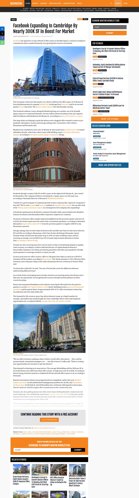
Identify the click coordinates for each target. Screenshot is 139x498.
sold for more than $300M (59, 394)
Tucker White (70, 434)
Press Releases (55, 3)
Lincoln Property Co (69, 116)
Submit (78, 450)
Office (85, 19)
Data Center (86, 8)
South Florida (89, 10)
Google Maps (16, 96)
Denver (94, 8)
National (32, 10)
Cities (28, 3)
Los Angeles (24, 10)
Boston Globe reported (44, 107)
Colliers (73, 432)
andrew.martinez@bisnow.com (44, 428)
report (21, 107)
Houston (106, 8)
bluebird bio (44, 104)
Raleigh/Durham (66, 10)
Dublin (100, 8)
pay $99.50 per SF (70, 130)
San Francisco (78, 10)
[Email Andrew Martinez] (52, 36)
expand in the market (63, 205)
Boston (48, 8)
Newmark (65, 104)
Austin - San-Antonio (37, 8)
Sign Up (118, 3)
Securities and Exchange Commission (44, 135)
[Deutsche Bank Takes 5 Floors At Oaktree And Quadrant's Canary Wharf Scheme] (77, 476)
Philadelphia (48, 10)
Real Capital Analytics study (37, 287)
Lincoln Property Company (42, 434)
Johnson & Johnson (27, 434)
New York (40, 10)
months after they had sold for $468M (56, 301)
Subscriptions (69, 3)
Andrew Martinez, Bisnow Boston (40, 36)
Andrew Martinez (25, 428)
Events (35, 3)
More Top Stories (109, 119)
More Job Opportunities (110, 165)
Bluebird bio (66, 432)
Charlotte (56, 8)
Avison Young (32, 240)
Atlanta (26, 8)
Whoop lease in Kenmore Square (30, 208)
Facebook (16, 41)
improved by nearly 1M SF (32, 224)
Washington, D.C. (113, 10)
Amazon (42, 205)
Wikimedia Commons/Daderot (21, 188)
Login (125, 3)
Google (32, 205)
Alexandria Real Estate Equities (42, 432)
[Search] (111, 3)
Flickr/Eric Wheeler (18, 353)
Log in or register (49, 420)
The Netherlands (101, 10)
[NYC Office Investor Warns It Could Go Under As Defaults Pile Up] (58, 476)
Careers (43, 3)
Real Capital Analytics (58, 434)
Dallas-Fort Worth (74, 8)
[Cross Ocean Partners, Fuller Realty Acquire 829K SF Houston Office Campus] (21, 476)
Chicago (63, 8)
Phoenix (57, 10)
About (79, 3)
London (113, 8)
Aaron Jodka (27, 432)
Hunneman (47, 259)
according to (22, 240)
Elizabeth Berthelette (55, 198)
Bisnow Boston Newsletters (105, 20)
